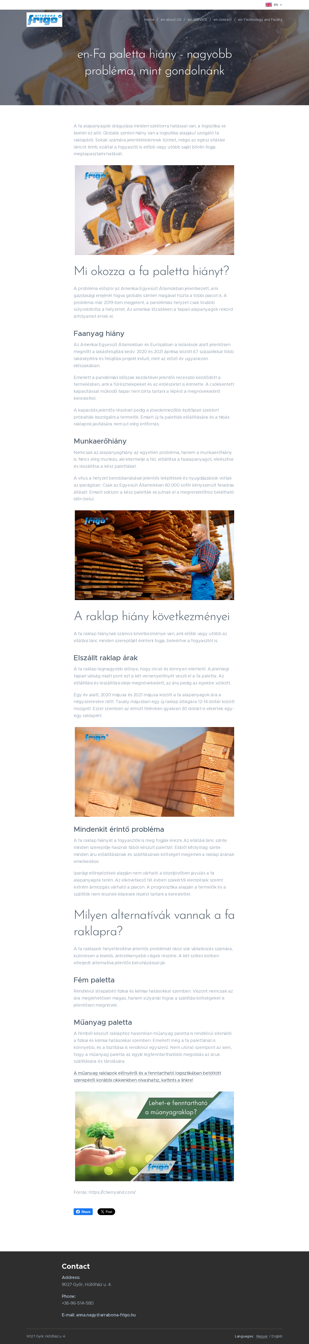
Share (85, 1212)
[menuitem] (150, 20)
